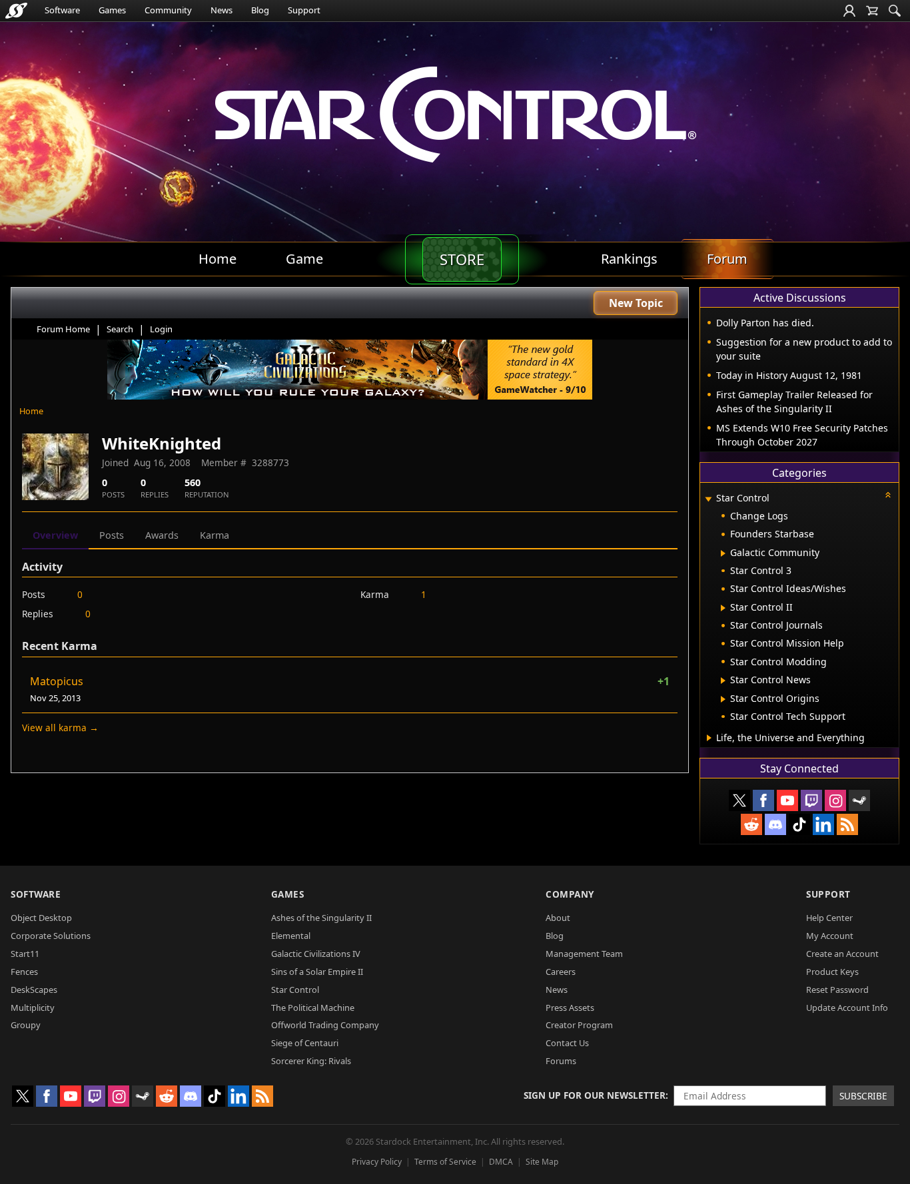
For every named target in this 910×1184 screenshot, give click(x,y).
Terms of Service (445, 1161)
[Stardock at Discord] (775, 824)
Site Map (542, 1161)
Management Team (584, 954)
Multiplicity (33, 1008)
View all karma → (60, 727)
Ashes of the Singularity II (321, 918)
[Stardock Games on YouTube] (787, 800)
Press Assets (570, 1008)
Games (112, 10)
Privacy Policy (377, 1161)
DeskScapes (34, 990)
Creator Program (579, 1025)
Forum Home (63, 329)
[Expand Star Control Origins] (723, 699)
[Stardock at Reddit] (751, 824)
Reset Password (837, 990)
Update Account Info (847, 1008)
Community (168, 10)
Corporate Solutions (51, 936)
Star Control (295, 990)
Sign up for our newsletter (595, 1095)
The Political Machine (312, 1008)
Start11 (25, 954)
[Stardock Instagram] (835, 800)
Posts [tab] (111, 535)
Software (62, 10)
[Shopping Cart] (872, 10)
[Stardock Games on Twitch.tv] (811, 800)
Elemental (290, 936)
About (558, 918)
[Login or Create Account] (849, 10)
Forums (561, 1061)
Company (570, 894)
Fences (24, 972)
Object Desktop (41, 918)
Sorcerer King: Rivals (311, 1061)
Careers (561, 972)
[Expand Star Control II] (723, 608)
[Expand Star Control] (708, 499)
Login (161, 329)
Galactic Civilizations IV (315, 954)
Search (120, 329)
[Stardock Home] (16, 11)
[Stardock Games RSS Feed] (847, 824)
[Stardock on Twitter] (739, 800)
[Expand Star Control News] (723, 680)
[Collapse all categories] (888, 494)
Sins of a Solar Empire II (317, 972)
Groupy (26, 1025)
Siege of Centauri (304, 1043)
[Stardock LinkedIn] (823, 824)
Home (31, 411)
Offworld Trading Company (325, 1025)
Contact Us (567, 1043)
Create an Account (842, 954)
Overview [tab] (55, 535)
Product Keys (832, 972)
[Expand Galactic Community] (723, 553)
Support (304, 10)
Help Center (829, 918)
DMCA (501, 1161)
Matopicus (56, 681)
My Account (829, 936)
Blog (260, 10)
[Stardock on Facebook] (763, 800)
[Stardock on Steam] (859, 800)
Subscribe (863, 1095)
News (221, 10)
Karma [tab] (214, 535)
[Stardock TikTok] (799, 824)
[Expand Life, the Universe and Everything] (709, 738)
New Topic (636, 303)
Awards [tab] (162, 535)
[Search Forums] (895, 10)
